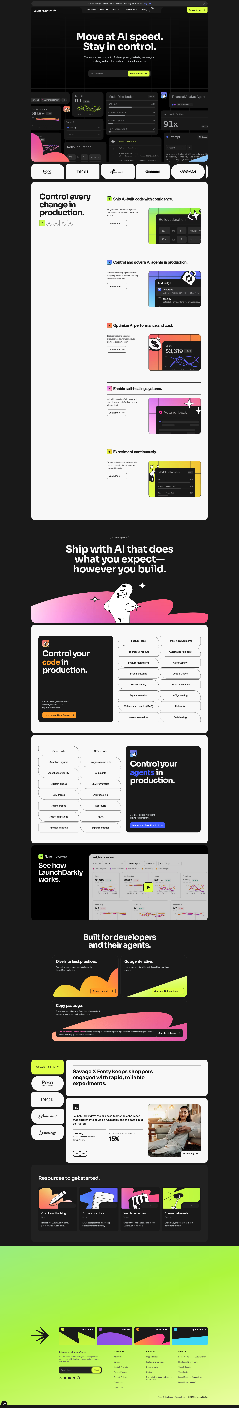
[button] (91, 9)
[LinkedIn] (69, 1378)
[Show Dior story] (47, 1099)
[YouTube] (65, 1378)
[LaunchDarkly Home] (47, 11)
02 (49, 222)
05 (70, 222)
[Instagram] (78, 1378)
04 (63, 222)
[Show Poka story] (47, 1083)
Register (147, 3)
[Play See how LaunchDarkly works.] (148, 887)
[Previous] (76, 1153)
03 (56, 222)
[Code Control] (66, 109)
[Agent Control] (164, 95)
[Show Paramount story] (47, 1116)
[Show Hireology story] (47, 1132)
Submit (96, 1370)
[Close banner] (204, 4)
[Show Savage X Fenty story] (47, 1067)
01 (42, 222)
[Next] (83, 1153)
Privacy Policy (180, 1397)
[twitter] (60, 1378)
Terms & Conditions (165, 1397)
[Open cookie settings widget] (4, 1404)
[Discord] (74, 1378)
